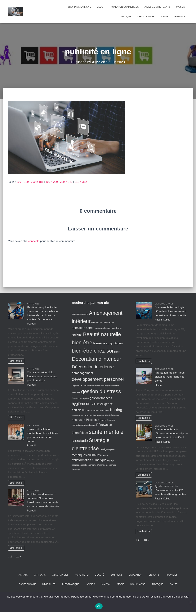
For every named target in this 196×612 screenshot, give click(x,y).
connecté (33, 240)
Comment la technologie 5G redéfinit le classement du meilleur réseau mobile (170, 311)
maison (75, 415)
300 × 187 (37, 181)
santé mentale (106, 432)
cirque (117, 352)
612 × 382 (81, 181)
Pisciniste (92, 419)
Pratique (125, 16)
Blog (100, 7)
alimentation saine (80, 314)
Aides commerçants (157, 7)
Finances (171, 574)
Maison (180, 7)
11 (17, 556)
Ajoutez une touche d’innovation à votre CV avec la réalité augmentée (170, 490)
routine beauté (89, 425)
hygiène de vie (84, 404)
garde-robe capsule (97, 385)
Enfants (154, 574)
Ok (99, 606)
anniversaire (101, 328)
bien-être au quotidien (108, 343)
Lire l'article (16, 361)
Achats (23, 574)
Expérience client (80, 385)
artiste (77, 335)
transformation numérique (89, 460)
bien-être (82, 342)
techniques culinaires (86, 455)
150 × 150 (22, 181)
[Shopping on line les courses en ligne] (15, 11)
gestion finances (101, 398)
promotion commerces (124, 7)
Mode (120, 584)
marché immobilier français (91, 415)
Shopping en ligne (79, 7)
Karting (116, 410)
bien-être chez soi (92, 351)
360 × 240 (66, 181)
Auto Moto (81, 574)
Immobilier (49, 584)
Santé (164, 16)
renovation (77, 425)
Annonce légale (114, 328)
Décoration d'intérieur (96, 359)
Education (135, 574)
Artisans (179, 16)
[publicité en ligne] (66, 137)
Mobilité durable (112, 415)
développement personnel (98, 379)
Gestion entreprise (80, 398)
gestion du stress (101, 391)
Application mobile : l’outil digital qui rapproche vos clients (170, 376)
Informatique (70, 584)
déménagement (82, 373)
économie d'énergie (96, 465)
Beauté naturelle (102, 334)
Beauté (99, 574)
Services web (145, 16)
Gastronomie (27, 584)
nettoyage (78, 419)
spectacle (80, 441)
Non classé (137, 584)
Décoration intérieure (93, 366)
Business (116, 574)
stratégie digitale (107, 449)
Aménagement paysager (102, 322)
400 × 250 (52, 181)
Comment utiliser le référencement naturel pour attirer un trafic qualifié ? (171, 433)
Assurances (60, 574)
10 (145, 540)
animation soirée (83, 327)
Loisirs (90, 584)
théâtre (104, 455)
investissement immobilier (97, 410)
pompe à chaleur (107, 420)
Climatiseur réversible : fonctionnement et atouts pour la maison (42, 376)
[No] (191, 602)
